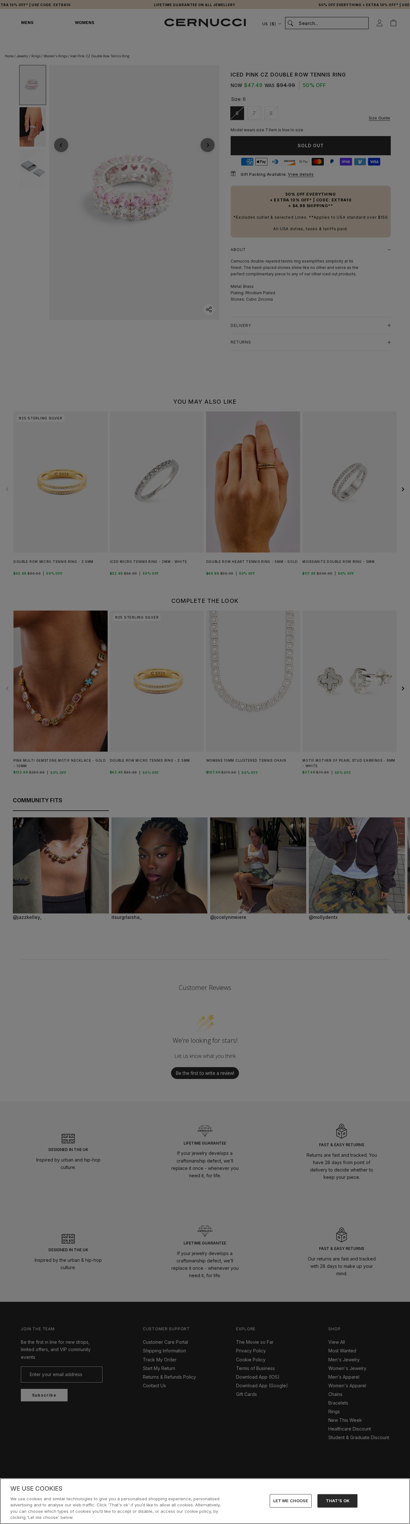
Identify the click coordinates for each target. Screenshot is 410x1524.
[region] (205, 1501)
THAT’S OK (337, 1500)
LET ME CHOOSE (290, 1500)
